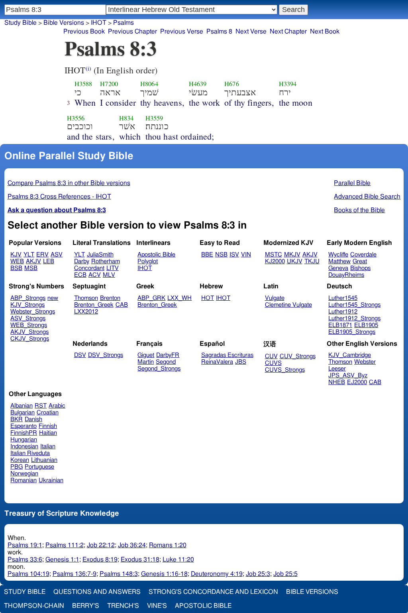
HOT (207, 298)
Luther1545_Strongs (354, 305)
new (52, 298)
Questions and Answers (97, 592)
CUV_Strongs (298, 356)
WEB (17, 261)
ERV (42, 255)
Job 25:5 (285, 574)
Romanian (23, 480)
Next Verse (251, 31)
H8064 (149, 83)
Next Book (324, 31)
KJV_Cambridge (349, 355)
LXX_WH (179, 298)
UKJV (294, 261)
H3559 (154, 118)
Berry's (85, 606)
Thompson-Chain (34, 606)
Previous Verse (181, 31)
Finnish (48, 426)
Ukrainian (51, 480)
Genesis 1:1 (62, 559)
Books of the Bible (359, 210)
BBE (207, 255)
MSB (30, 268)
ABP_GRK (151, 298)
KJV (16, 255)
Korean (19, 460)
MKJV (292, 255)
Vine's (157, 606)
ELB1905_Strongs (351, 332)
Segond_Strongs (158, 369)
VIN (246, 255)
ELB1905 (366, 325)
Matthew (339, 261)
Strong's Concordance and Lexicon (213, 592)
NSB (221, 255)
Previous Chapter (132, 31)
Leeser (337, 369)
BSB (16, 268)
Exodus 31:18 (140, 559)
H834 (126, 118)
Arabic (57, 406)
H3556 (76, 118)
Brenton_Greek (94, 305)
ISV (234, 255)
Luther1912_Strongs (354, 318)
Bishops (360, 268)
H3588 (83, 83)
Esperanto (23, 426)
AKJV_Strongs (29, 332)
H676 (231, 83)
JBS (240, 362)
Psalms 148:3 (119, 574)
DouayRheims (346, 275)
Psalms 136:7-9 (74, 574)
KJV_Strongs (27, 305)
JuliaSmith (100, 255)
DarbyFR (167, 355)
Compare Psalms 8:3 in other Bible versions (69, 183)
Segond (166, 362)
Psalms (123, 23)
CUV (271, 356)
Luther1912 (342, 312)
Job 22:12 (101, 545)
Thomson (86, 298)
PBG (16, 467)
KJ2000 (275, 261)
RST (41, 406)
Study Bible (20, 23)
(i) (88, 68)
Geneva (338, 268)
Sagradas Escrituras (227, 355)
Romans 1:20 (167, 545)
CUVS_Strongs (285, 370)
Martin (145, 362)
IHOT (98, 23)
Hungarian (23, 440)
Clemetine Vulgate (288, 305)
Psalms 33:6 (25, 559)
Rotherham (105, 261)
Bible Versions (63, 23)
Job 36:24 (132, 545)
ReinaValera (217, 362)
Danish (33, 419)
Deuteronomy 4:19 (217, 574)
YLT (29, 255)
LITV (112, 268)
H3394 (288, 83)
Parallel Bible (352, 183)
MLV (109, 275)
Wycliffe (338, 255)
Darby (81, 261)
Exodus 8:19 (100, 559)
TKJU (312, 261)
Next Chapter (288, 31)
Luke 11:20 (178, 559)
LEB (48, 261)
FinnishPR (23, 433)
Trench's (123, 606)
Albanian (21, 406)
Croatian (48, 413)
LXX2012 (86, 312)
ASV (57, 255)
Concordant (89, 268)
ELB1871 (340, 325)
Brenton (110, 298)
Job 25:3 (258, 574)
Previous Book (84, 31)
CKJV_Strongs (29, 339)
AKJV (33, 261)
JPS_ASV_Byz (347, 375)
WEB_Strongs (28, 325)
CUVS (273, 363)
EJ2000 (357, 382)
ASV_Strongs (27, 318)
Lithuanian (44, 460)
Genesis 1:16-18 (164, 574)
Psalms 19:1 (25, 545)
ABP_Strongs (27, 298)
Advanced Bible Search (367, 196)
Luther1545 (342, 298)
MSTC (273, 255)
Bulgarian (22, 413)
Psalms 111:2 (64, 545)
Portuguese (39, 467)
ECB (80, 275)
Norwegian (24, 474)
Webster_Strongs (32, 312)
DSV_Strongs (105, 355)
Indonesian (24, 446)
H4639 (198, 83)
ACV (94, 275)
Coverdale (363, 255)
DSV (80, 355)
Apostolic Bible (203, 606)
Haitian (48, 433)
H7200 (109, 83)
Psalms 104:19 (28, 574)
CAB (122, 305)
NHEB (336, 382)
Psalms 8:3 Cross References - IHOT (59, 196)
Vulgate (274, 298)
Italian (47, 446)
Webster (365, 362)
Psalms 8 (219, 31)
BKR (16, 419)
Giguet (145, 355)
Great (360, 261)
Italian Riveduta (30, 453)
